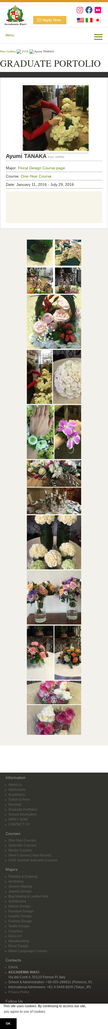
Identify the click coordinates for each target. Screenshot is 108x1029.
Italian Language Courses (27, 951)
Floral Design (29, 168)
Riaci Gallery (8, 51)
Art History (16, 881)
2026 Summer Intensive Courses (33, 860)
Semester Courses (22, 845)
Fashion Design (20, 921)
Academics (16, 795)
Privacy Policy (18, 992)
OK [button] (8, 1023)
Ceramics (15, 931)
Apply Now (51, 20)
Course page (53, 168)
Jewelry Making (20, 886)
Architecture (17, 901)
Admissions (17, 790)
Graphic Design (20, 916)
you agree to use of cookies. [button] (25, 1012)
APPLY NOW (18, 819)
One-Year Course (36, 176)
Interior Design (19, 906)
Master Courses (20, 850)
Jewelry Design (20, 891)
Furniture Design (21, 911)
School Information (22, 814)
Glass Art (15, 936)
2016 (25, 51)
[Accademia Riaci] (13, 14)
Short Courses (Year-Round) (29, 855)
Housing (14, 804)
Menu (10, 35)
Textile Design (19, 926)
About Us (15, 785)
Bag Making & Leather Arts (28, 896)
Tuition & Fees (19, 800)
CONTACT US (19, 824)
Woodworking (18, 941)
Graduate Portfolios (22, 809)
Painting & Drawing (22, 876)
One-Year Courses (22, 840)
